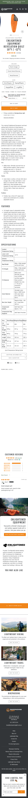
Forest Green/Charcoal (14, 71)
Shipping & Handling (14, 749)
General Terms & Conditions (14, 756)
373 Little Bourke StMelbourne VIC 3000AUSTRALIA (14, 717)
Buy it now (14, 108)
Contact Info (14, 739)
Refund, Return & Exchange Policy (14, 751)
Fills (7, 173)
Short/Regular (8, 83)
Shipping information (14, 354)
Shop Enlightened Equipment (14, 534)
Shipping (11, 58)
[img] (5, 479)
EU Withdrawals (14, 764)
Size (14, 80)
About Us (14, 733)
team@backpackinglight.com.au (14, 725)
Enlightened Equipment (14, 38)
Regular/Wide (9, 87)
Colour (14, 63)
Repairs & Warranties (14, 754)
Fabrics (6, 190)
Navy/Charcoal (14, 75)
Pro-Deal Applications (14, 744)
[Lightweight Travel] (14, 653)
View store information (9, 117)
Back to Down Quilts (15, 605)
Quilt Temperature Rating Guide (14, 350)
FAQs (14, 731)
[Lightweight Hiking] (14, 625)
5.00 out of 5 (18, 458)
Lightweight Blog (14, 736)
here (22, 231)
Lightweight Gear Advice (14, 762)
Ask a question (14, 358)
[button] (11, 53)
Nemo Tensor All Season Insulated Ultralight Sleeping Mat (16, 95)
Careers (14, 741)
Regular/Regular (19, 83)
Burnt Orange (14, 67)
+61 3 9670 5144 (14, 722)
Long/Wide (19, 87)
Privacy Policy (14, 759)
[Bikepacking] (14, 684)
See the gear (14, 642)
